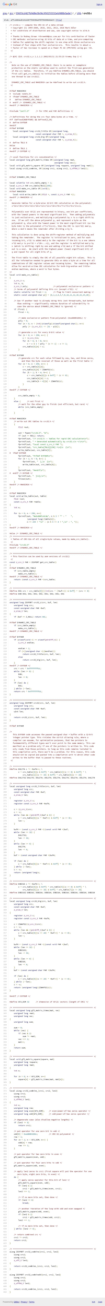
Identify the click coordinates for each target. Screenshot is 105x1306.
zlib (79, 13)
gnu (5, 13)
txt (93, 1302)
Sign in (99, 4)
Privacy (24, 1302)
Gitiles (16, 1302)
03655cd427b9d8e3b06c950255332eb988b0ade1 (44, 13)
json (100, 1302)
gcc (12, 13)
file (59, 20)
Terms (31, 1302)
